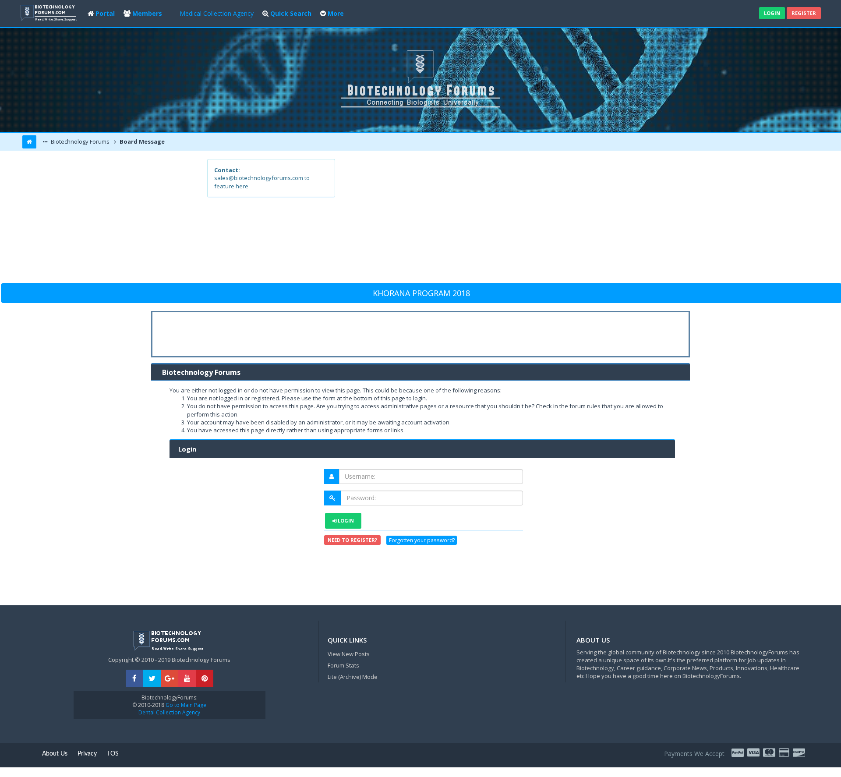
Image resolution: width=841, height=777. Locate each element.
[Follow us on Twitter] (152, 679)
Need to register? (352, 540)
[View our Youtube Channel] (187, 679)
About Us (54, 754)
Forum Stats (343, 665)
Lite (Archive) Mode (353, 677)
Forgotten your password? (422, 540)
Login (772, 13)
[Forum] (49, 12)
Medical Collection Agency (217, 13)
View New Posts (349, 654)
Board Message (141, 141)
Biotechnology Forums (79, 141)
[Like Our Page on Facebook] (134, 679)
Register (804, 13)
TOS (113, 754)
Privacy (87, 754)
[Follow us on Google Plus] (169, 679)
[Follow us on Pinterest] (204, 679)
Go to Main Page (185, 705)
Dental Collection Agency (169, 712)
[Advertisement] (485, 220)
